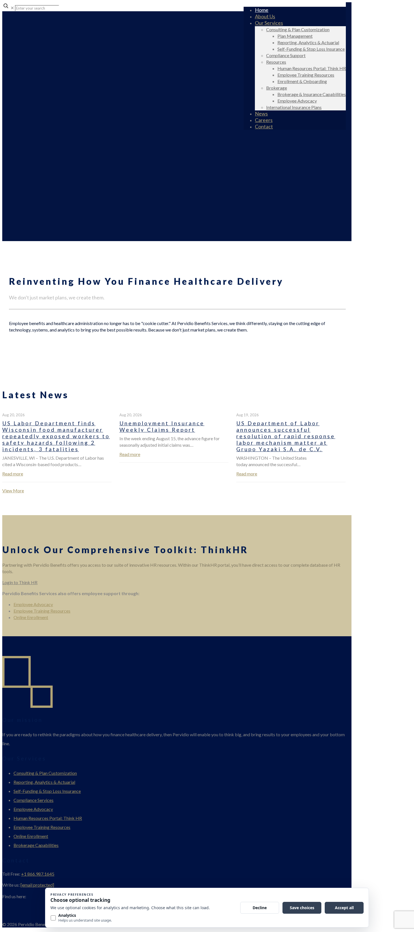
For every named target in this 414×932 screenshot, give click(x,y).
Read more (12, 473)
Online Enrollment (31, 617)
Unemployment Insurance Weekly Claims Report (161, 426)
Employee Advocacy (33, 604)
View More (13, 490)
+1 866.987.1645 (37, 874)
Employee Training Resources (42, 610)
